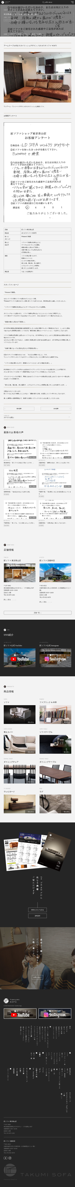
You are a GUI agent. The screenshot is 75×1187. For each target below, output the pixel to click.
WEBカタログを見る (37, 910)
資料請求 (37, 916)
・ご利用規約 (64, 1093)
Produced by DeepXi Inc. (10, 1179)
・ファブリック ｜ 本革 (65, 1057)
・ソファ (67, 1054)
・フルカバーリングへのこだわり (37, 1035)
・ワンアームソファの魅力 (34, 1032)
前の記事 (19, 408)
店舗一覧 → (38, 613)
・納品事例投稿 (57, 1078)
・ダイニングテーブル (54, 1058)
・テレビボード (51, 1055)
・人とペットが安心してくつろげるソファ (48, 1037)
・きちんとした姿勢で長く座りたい (26, 1034)
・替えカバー (62, 1054)
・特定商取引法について (61, 1095)
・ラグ (49, 1053)
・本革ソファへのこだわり (42, 1032)
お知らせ (20, 1069)
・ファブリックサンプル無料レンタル (59, 1078)
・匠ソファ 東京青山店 (34, 1054)
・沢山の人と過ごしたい (21, 1030)
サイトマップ (70, 1096)
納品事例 (43, 1057)
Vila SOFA (6, 525)
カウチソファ (8, 20)
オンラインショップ (27, 1074)
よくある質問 (17, 1070)
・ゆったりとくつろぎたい (28, 1034)
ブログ (40, 1069)
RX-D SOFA (42, 465)
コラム (43, 1069)
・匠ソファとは (64, 1029)
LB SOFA (41, 525)
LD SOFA (16, 20)
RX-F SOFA (7, 465)
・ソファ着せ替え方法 (65, 1071)
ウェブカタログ (33, 1072)
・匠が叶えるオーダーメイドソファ (40, 1034)
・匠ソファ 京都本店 (31, 1054)
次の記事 (56, 408)
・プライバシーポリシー (8, 1074)
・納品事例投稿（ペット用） (54, 1070)
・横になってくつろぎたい (23, 1033)
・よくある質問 (46, 1071)
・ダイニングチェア (57, 1058)
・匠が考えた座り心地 (61, 1029)
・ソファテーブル (59, 1056)
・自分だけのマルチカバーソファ (45, 1034)
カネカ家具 (23, 1069)
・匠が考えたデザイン (59, 1031)
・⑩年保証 (51, 1068)
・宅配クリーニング (62, 1071)
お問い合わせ (48, 2)
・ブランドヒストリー (53, 1031)
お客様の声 (40, 1052)
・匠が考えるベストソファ (56, 1032)
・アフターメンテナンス (49, 1074)
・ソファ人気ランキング (46, 1058)
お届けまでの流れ (36, 1071)
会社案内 (11, 1077)
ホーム (70, 1026)
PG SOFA (6, 494)
